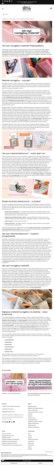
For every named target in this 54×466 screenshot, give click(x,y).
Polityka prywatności (33, 439)
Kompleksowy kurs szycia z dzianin (16, 100)
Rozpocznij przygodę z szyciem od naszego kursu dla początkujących (27, 2)
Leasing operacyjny (32, 419)
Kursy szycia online (6, 433)
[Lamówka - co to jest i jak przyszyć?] (14, 382)
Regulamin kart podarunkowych (35, 408)
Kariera (29, 447)
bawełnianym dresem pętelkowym (28, 326)
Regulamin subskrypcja (33, 427)
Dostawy (30, 416)
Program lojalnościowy (33, 423)
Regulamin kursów (6, 437)
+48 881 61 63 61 (6, 409)
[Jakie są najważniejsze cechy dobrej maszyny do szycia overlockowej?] (39, 382)
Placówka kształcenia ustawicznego (10, 439)
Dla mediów (31, 445)
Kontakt (30, 437)
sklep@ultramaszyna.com (8, 411)
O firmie (30, 435)
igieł (29, 52)
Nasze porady (12, 19)
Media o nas (31, 443)
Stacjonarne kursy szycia (8, 435)
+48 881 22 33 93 (6, 406)
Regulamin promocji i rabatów (35, 421)
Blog (29, 433)
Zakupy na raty (31, 417)
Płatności (30, 414)
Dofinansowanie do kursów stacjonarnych (12, 445)
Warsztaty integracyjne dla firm (9, 443)
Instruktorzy (31, 441)
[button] (50, 8)
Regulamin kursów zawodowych (9, 441)
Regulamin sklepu (32, 406)
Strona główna (5, 19)
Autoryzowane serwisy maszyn (35, 412)
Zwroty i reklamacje (33, 410)
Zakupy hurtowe (32, 425)
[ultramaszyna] (26, 8)
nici (26, 52)
